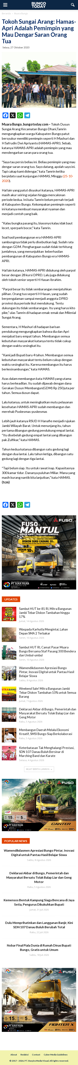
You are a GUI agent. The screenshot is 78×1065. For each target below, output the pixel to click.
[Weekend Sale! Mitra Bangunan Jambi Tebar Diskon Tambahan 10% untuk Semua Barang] (9, 694)
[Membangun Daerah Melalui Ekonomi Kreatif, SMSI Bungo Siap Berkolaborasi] (9, 735)
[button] (73, 5)
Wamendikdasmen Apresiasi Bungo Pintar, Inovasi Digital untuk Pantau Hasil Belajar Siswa (46, 672)
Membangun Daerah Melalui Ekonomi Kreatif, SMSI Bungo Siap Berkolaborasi (45, 732)
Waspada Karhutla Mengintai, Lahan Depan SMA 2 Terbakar (43, 631)
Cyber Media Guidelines (55, 1054)
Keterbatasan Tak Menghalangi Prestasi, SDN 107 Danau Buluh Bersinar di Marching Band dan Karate (46, 752)
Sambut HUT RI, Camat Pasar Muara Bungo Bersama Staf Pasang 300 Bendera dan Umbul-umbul (47, 651)
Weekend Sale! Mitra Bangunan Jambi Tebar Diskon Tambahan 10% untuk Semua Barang (47, 692)
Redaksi (24, 1054)
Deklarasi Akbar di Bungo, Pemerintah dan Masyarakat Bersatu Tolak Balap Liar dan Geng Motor (47, 713)
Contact (36, 1054)
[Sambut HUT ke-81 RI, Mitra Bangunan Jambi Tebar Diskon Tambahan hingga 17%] (9, 614)
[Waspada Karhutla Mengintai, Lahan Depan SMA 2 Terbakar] (9, 634)
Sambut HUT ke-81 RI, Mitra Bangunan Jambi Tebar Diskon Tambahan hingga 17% (45, 613)
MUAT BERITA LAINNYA (38, 769)
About (14, 1054)
